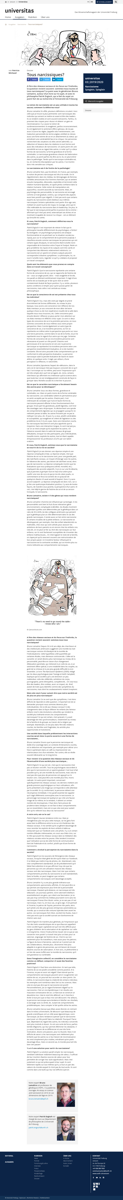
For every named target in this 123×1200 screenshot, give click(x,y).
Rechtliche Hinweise (33, 1198)
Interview (37, 1166)
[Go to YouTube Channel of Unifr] (97, 1177)
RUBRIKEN (38, 1156)
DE (92, 2)
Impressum (22, 1198)
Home (8, 17)
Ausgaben (19, 17)
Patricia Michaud (14, 71)
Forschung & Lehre (41, 1163)
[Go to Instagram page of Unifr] (103, 1177)
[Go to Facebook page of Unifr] (93, 1177)
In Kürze (66, 1158)
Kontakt (66, 1166)
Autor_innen (67, 1163)
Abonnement (68, 1161)
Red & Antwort (39, 1176)
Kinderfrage (38, 1173)
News (36, 1158)
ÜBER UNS (67, 1156)
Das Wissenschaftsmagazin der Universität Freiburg (96, 12)
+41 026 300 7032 (99, 1168)
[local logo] (105, 1186)
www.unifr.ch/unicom (101, 1173)
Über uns (45, 17)
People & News (39, 1171)
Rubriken (32, 17)
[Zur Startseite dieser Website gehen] (6, 24)
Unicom (12, 2)
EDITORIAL (9, 1156)
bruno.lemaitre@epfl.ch (38, 1099)
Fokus (36, 1168)
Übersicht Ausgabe (95, 101)
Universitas (22, 2)
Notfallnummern (45, 1198)
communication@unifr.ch (102, 1171)
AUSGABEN (9, 1162)
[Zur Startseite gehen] (6, 2)
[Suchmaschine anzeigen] (116, 2)
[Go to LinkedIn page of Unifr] (100, 1177)
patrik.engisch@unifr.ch (38, 1127)
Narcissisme (22, 24)
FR (88, 2)
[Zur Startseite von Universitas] (19, 10)
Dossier (88, 110)
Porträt (36, 1161)
